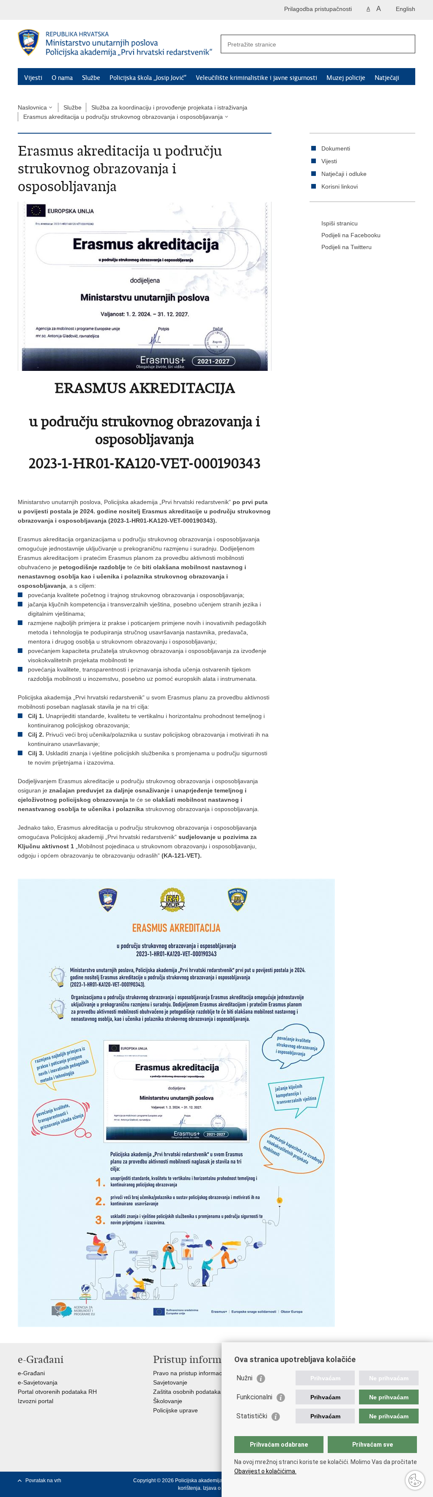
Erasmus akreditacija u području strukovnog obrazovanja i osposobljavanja (123, 116)
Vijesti (33, 78)
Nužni (244, 1378)
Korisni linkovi (339, 186)
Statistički (251, 1416)
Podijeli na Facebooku (351, 235)
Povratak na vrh (43, 1480)
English (405, 8)
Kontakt (77, 89)
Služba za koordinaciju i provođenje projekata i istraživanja (169, 107)
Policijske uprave (175, 1410)
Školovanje (167, 1401)
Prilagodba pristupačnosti (318, 8)
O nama (62, 78)
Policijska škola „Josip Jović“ (148, 78)
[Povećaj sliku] (144, 285)
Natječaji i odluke (344, 173)
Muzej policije (345, 78)
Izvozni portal (35, 1401)
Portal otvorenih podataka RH (57, 1391)
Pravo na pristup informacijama (194, 1373)
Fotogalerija (40, 89)
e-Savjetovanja (38, 1382)
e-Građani (31, 1373)
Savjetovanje (170, 1382)
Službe (91, 78)
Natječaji (387, 78)
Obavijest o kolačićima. (265, 1471)
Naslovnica (32, 107)
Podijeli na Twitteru (346, 247)
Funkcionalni (254, 1397)
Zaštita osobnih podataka (187, 1391)
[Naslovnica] (117, 44)
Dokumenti (335, 148)
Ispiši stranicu (339, 223)
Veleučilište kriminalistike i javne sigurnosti (256, 78)
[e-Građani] (54, 10)
